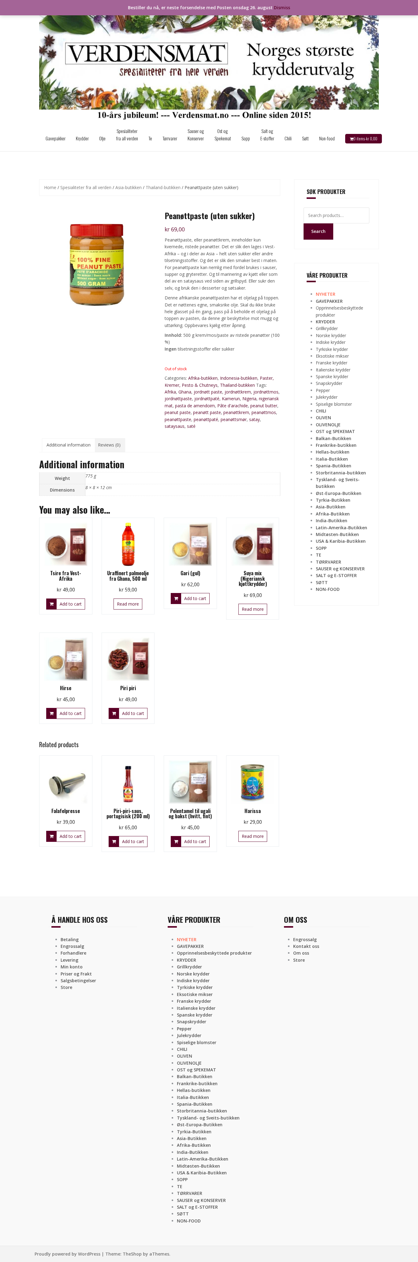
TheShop (132, 1254)
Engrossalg (72, 946)
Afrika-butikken (203, 378)
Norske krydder (331, 335)
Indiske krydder (330, 342)
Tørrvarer (169, 138)
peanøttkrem (236, 412)
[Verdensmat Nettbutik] (209, 62)
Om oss (301, 953)
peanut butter (263, 406)
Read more (128, 604)
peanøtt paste (207, 412)
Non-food (327, 138)
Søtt (305, 138)
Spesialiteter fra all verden (127, 134)
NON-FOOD (328, 589)
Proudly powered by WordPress (67, 1254)
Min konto (72, 967)
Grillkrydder (327, 328)
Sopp (245, 138)
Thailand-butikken (163, 187)
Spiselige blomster (334, 404)
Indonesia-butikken (238, 378)
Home (50, 187)
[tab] (68, 445)
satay (254, 419)
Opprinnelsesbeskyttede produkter (214, 953)
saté (191, 426)
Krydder (82, 138)
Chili (288, 138)
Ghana (184, 392)
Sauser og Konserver (196, 134)
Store (66, 987)
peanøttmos (264, 412)
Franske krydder (331, 363)
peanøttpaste (178, 419)
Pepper (323, 390)
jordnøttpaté (206, 398)
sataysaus (175, 426)
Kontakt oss (306, 946)
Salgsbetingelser (78, 980)
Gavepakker (55, 138)
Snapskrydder (329, 383)
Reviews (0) (109, 445)
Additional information (69, 445)
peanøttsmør (234, 419)
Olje (102, 138)
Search (318, 231)
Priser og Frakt (76, 974)
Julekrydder (327, 397)
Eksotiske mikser (332, 356)
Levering (69, 960)
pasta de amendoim (195, 406)
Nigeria (249, 398)
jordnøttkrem (238, 392)
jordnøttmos (265, 392)
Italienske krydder (333, 370)
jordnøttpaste (178, 398)
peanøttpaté (206, 419)
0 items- (365, 138)
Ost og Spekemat (223, 134)
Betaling (70, 939)
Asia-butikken (128, 187)
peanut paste (178, 412)
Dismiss (282, 7)
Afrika (170, 392)
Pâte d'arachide (232, 406)
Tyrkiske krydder (332, 349)
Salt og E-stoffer (267, 134)
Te (150, 138)
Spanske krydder (332, 376)
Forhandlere (73, 953)
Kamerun (231, 398)
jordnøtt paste (208, 392)
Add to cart (71, 604)
